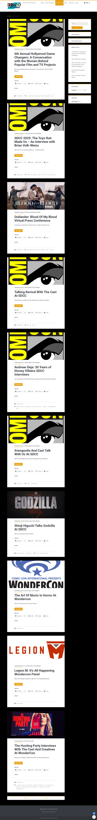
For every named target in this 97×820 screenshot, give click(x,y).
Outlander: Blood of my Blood (36, 249)
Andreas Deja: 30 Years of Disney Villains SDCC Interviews (36, 346)
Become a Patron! (75, 34)
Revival (29, 325)
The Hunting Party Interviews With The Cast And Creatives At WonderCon (36, 724)
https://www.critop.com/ (48, 818)
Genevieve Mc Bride (35, 212)
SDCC (52, 96)
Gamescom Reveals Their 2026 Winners (78, 76)
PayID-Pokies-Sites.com (77, 40)
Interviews (59, 2)
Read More (19, 77)
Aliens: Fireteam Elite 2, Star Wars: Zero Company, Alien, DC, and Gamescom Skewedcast (79, 64)
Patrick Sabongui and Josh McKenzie (27, 787)
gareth (32, 741)
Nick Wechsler (49, 785)
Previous (26, 798)
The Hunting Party (44, 787)
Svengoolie (34, 483)
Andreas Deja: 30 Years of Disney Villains (28, 406)
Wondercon (19, 788)
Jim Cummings (51, 406)
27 (42, 798)
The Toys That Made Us (49, 174)
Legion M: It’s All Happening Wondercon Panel (36, 649)
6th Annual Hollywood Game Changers (38, 96)
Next (47, 798)
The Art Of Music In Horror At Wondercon (36, 574)
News (65, 2)
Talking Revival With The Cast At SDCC (36, 271)
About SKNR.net (50, 2)
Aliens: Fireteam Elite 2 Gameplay (79, 59)
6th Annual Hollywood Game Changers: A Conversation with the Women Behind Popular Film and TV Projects (36, 32)
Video (76, 2)
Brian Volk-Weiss (32, 174)
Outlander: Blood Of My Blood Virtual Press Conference (36, 196)
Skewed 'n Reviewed (48, 809)
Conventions (20, 553)
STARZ (52, 249)
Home (42, 2)
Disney (44, 406)
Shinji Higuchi (43, 553)
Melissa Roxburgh (38, 785)
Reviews (71, 2)
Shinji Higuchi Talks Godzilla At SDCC (36, 504)
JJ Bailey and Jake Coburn (24, 785)
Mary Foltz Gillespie (36, 49)
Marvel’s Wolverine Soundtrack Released (78, 71)
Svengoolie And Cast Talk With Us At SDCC (36, 429)
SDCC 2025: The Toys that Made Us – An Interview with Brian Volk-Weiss (36, 117)
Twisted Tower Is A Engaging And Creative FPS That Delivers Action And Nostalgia (79, 53)
